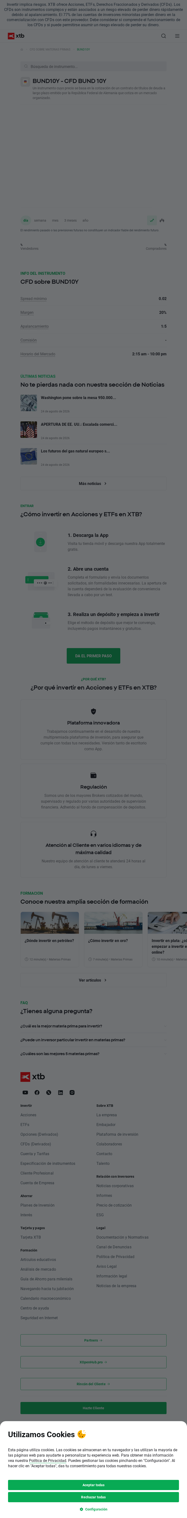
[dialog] (93, 1469)
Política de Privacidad (47, 1460)
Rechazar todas (93, 1497)
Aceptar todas (94, 1485)
